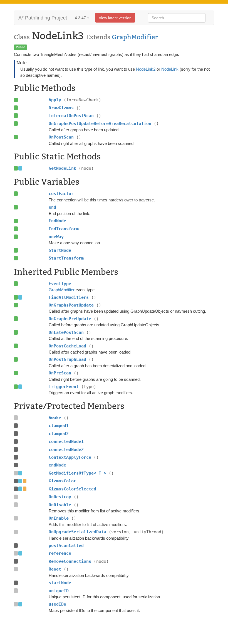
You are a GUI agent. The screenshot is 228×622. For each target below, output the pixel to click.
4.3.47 (81, 18)
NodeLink (170, 69)
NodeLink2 (145, 69)
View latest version (115, 18)
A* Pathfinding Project (42, 18)
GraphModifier (135, 37)
